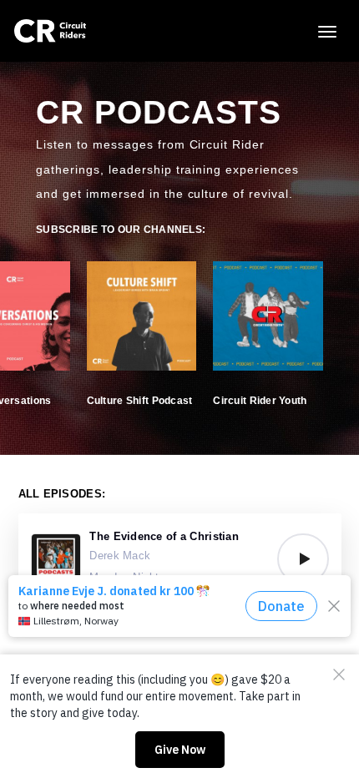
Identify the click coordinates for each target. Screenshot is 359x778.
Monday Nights (127, 577)
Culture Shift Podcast (140, 401)
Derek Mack (119, 555)
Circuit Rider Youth (259, 401)
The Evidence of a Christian (164, 536)
